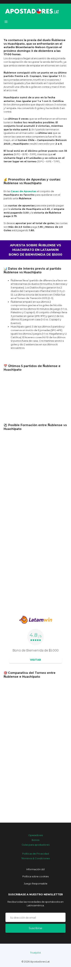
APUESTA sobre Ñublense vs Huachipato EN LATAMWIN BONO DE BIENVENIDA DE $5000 (35, 249)
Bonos (35, 839)
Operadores (35, 835)
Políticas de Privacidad (35, 853)
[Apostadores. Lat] (32, 10)
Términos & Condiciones (35, 858)
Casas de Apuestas (23, 191)
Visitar (35, 659)
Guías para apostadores (36, 844)
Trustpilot (35, 952)
